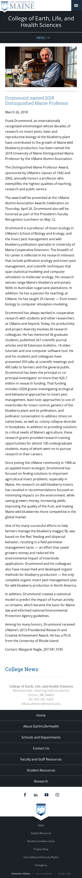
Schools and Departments (41, 737)
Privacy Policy (41, 849)
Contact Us (41, 748)
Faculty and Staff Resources (41, 759)
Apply (41, 825)
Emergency (41, 865)
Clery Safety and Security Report (41, 857)
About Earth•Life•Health (41, 726)
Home (41, 715)
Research (41, 781)
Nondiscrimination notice (41, 841)
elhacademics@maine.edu (41, 704)
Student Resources (41, 770)
